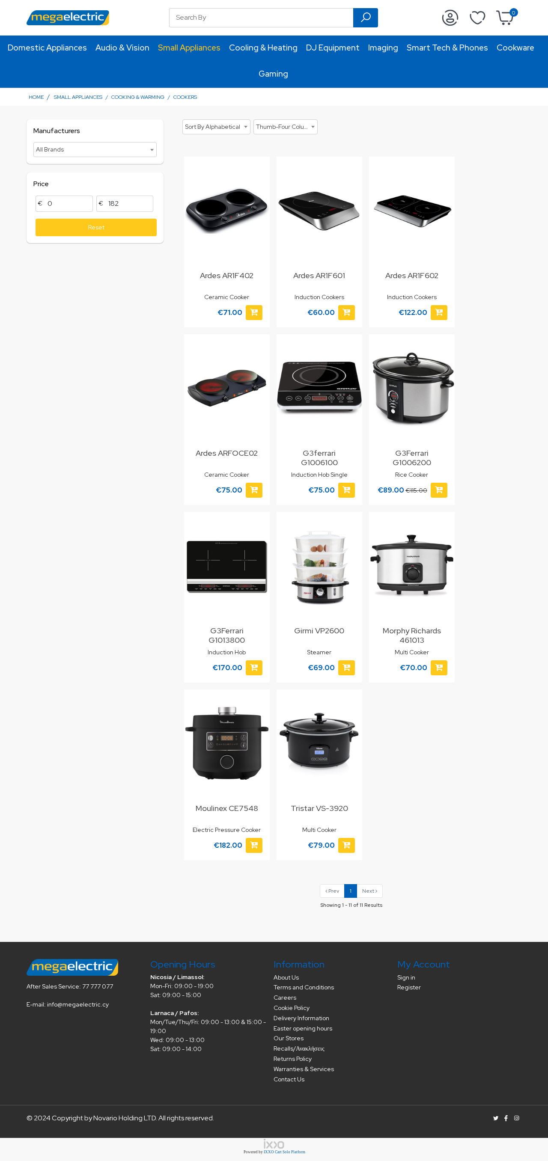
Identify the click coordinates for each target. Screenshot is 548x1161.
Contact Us (289, 1079)
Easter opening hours (303, 1028)
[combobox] (95, 149)
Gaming (273, 73)
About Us (286, 977)
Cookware (515, 47)
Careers (285, 997)
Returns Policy (293, 1059)
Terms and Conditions (304, 987)
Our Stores (289, 1038)
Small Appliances (189, 47)
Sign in (406, 977)
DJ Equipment (333, 47)
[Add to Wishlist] (258, 171)
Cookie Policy (292, 1008)
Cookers (185, 97)
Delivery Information (301, 1018)
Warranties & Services (304, 1069)
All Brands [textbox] (50, 149)
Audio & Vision (122, 47)
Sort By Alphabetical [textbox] (212, 127)
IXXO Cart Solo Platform (284, 1152)
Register (409, 987)
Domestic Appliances (47, 47)
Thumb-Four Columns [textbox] (286, 127)
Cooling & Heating (263, 47)
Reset (96, 227)
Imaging (383, 47)
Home (36, 97)
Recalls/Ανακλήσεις (299, 1048)
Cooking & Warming (137, 97)
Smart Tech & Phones (447, 47)
